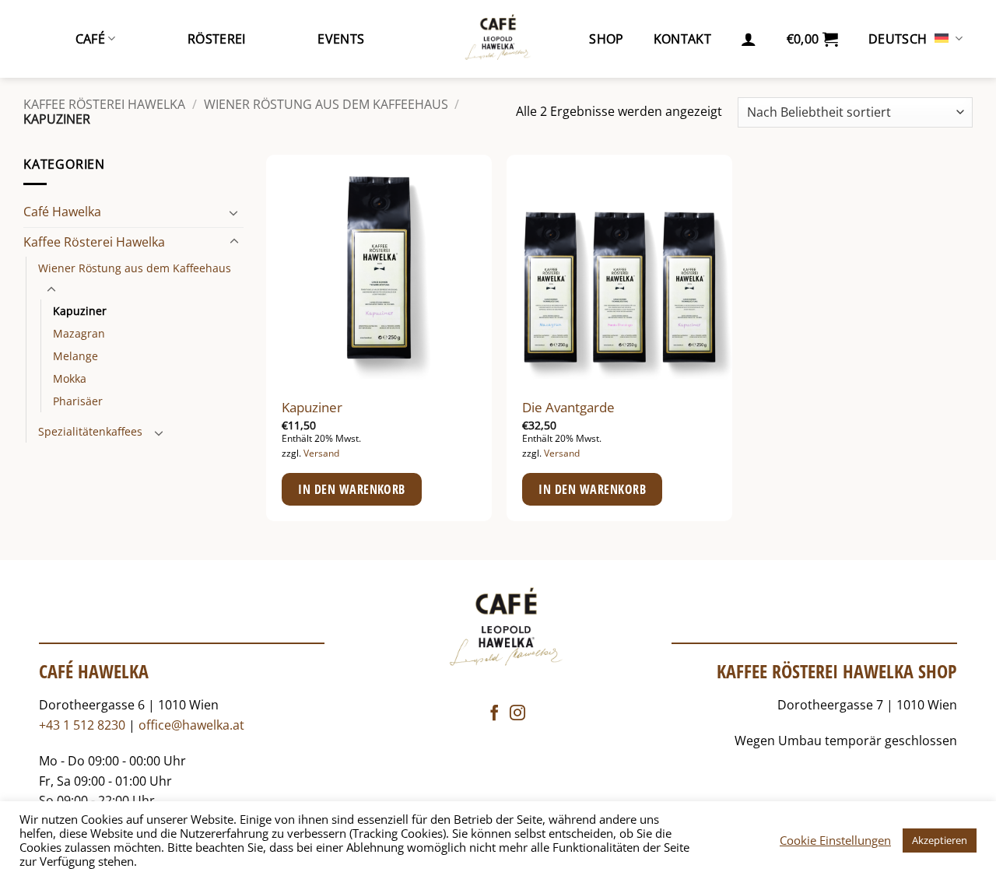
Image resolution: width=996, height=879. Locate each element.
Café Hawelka (62, 211)
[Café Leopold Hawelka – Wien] (498, 39)
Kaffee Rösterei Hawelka (104, 104)
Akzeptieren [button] (939, 840)
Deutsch (897, 38)
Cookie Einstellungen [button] (835, 840)
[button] (748, 39)
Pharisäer (78, 401)
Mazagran (79, 333)
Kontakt (682, 38)
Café (90, 38)
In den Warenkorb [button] (351, 489)
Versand (321, 453)
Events (340, 38)
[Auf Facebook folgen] (494, 714)
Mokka (69, 378)
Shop (606, 38)
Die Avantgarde (568, 407)
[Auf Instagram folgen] (517, 714)
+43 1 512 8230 (82, 725)
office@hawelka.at (191, 725)
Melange (75, 355)
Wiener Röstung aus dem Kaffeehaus (326, 104)
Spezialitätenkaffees (90, 431)
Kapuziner (80, 310)
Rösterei (217, 38)
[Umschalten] (234, 212)
